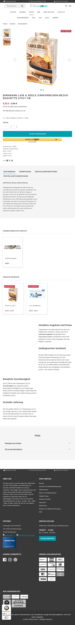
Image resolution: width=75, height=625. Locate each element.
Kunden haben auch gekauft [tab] (15, 231)
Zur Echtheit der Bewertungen (12, 529)
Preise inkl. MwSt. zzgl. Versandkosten (15, 106)
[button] (37, 140)
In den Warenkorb (37, 134)
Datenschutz (43, 505)
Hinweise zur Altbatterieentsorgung (50, 509)
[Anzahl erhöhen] (16, 126)
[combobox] (11, 6)
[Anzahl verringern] (5, 126)
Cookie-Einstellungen (9, 532)
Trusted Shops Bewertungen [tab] (16, 176)
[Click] (39, 6)
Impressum (42, 502)
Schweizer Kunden (45, 499)
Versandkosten (38, 614)
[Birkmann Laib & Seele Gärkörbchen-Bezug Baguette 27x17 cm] (42, 59)
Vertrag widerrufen (48, 538)
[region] (37, 59)
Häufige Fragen (44, 496)
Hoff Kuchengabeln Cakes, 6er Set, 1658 (11, 258)
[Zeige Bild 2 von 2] (43, 90)
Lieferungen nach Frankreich (12, 525)
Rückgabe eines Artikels (15, 443)
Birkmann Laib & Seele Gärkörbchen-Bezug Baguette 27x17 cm (12, 306)
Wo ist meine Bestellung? (15, 449)
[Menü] (10, 606)
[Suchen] (22, 6)
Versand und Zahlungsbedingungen (50, 486)
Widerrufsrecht (43, 489)
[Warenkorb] (70, 6)
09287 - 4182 (46, 530)
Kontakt (41, 483)
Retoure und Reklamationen (47, 493)
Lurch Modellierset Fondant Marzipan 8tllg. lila (36, 306)
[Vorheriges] (15, 59)
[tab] (9, 172)
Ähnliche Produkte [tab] (11, 277)
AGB (40, 512)
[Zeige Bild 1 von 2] (41, 90)
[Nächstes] (69, 59)
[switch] (6, 617)
